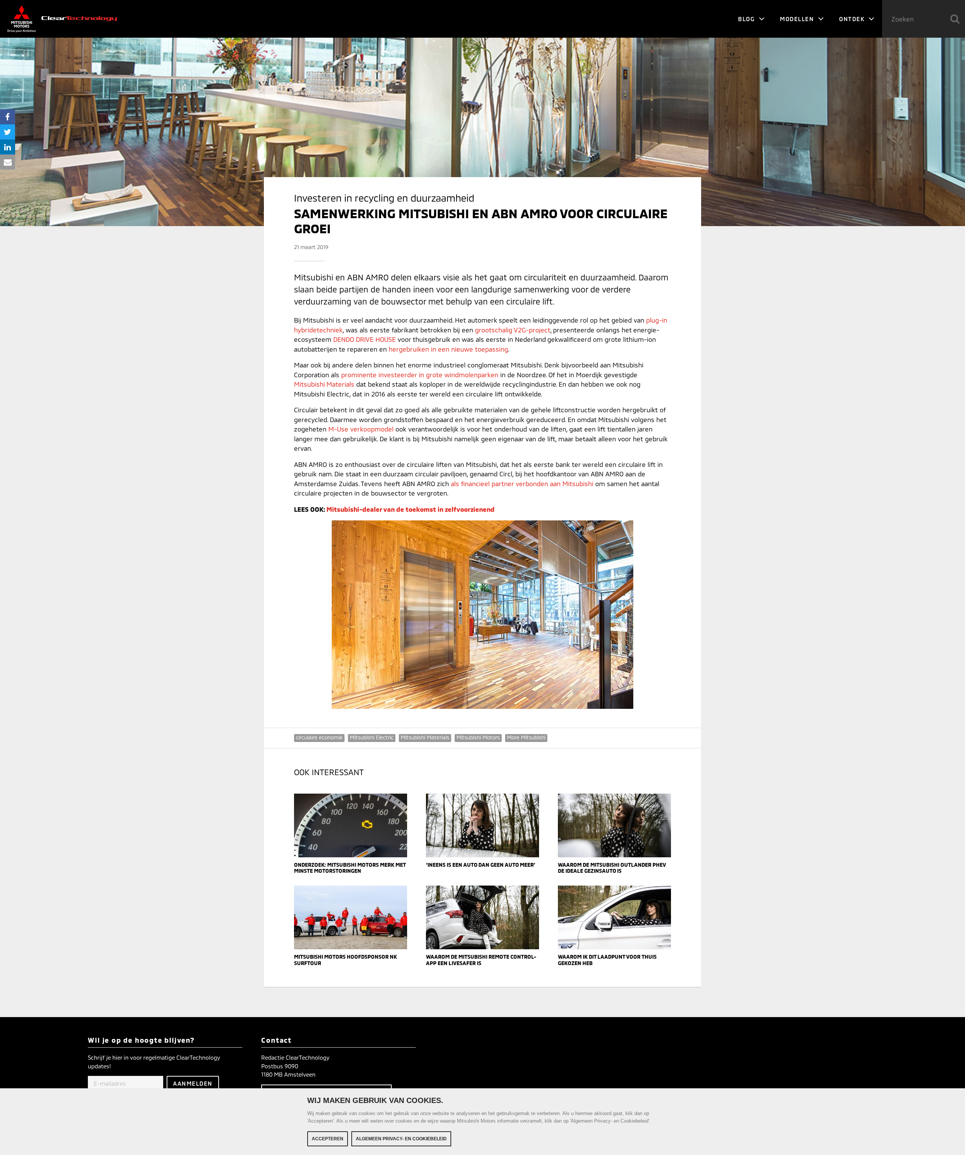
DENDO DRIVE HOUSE (364, 339)
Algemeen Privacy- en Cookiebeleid (401, 1138)
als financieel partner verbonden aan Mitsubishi (522, 483)
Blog (747, 18)
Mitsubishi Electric (372, 737)
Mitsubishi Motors (478, 737)
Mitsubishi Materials (324, 384)
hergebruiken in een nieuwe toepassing (448, 349)
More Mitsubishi (526, 737)
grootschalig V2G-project (512, 329)
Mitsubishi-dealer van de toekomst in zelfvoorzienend (410, 509)
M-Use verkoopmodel (361, 429)
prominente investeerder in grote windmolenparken (419, 374)
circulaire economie (319, 737)
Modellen (798, 18)
